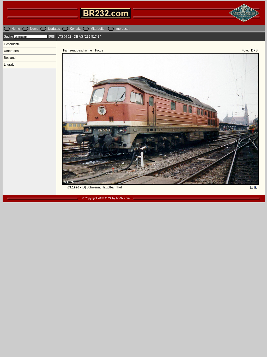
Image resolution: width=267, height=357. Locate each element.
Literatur (10, 64)
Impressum (123, 29)
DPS (254, 50)
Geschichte (12, 44)
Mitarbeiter (98, 29)
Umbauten (11, 51)
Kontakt (75, 29)
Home (15, 29)
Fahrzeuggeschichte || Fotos (83, 50)
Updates (54, 29)
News (34, 29)
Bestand (10, 58)
